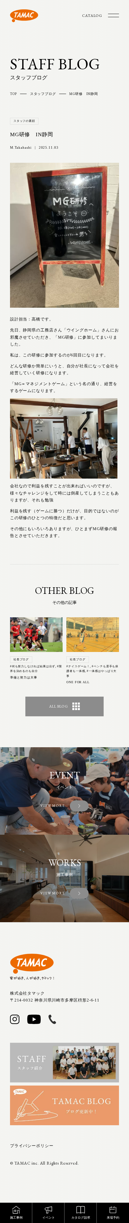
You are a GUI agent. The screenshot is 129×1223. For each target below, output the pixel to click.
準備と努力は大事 (23, 677)
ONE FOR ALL (78, 682)
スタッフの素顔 (24, 120)
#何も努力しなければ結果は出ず (32, 666)
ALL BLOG (58, 706)
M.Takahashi (21, 147)
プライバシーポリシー (32, 1145)
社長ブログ (21, 659)
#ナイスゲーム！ (78, 666)
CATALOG (92, 15)
